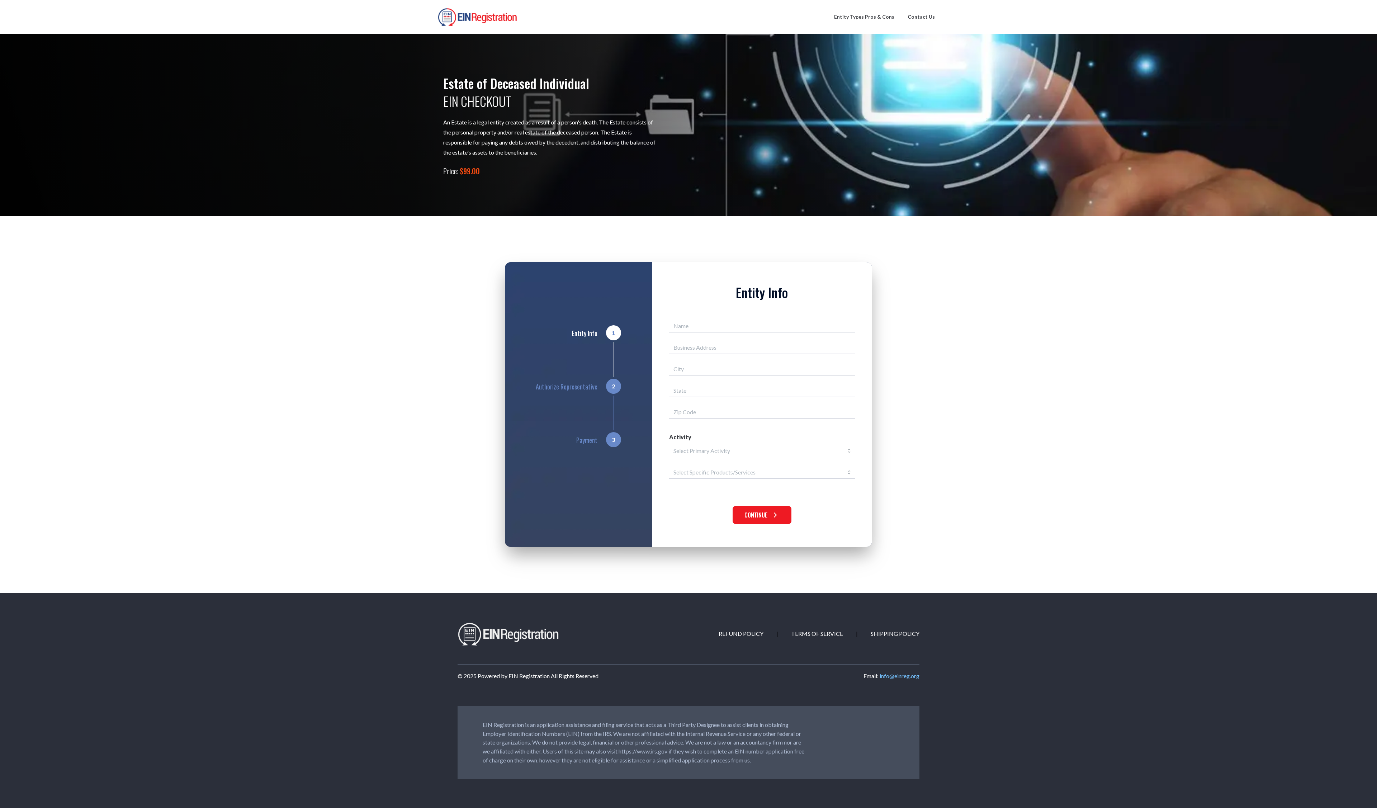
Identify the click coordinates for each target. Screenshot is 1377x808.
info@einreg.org (899, 675)
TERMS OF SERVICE (817, 633)
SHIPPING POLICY (895, 633)
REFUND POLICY (741, 633)
